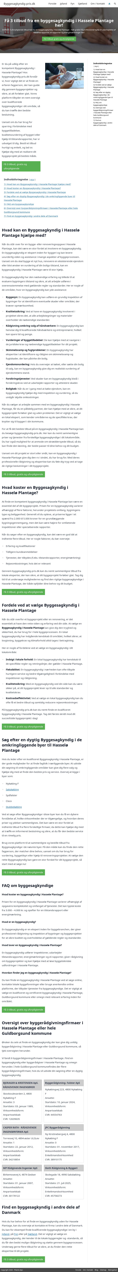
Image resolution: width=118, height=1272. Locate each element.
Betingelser (112, 1270)
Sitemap (103, 1270)
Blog (96, 1270)
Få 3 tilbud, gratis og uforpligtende (59, 39)
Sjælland (82, 3)
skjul (32, 179)
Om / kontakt (98, 3)
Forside (52, 3)
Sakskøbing (12, 789)
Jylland (63, 3)
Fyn (72, 3)
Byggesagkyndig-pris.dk (19, 3)
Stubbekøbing (14, 806)
